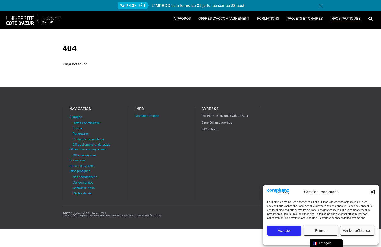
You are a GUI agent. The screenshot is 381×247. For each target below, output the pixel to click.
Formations (268, 18)
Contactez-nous (84, 188)
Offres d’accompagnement (223, 18)
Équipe (77, 128)
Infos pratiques (345, 18)
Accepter (284, 230)
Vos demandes (83, 182)
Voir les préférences (357, 230)
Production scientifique (88, 139)
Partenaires (81, 133)
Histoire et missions (86, 122)
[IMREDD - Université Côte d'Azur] (33, 23)
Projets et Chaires (305, 18)
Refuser (321, 230)
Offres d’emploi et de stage (91, 144)
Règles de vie (82, 193)
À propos (182, 18)
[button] (372, 192)
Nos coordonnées (85, 177)
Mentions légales (147, 115)
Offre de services (84, 155)
